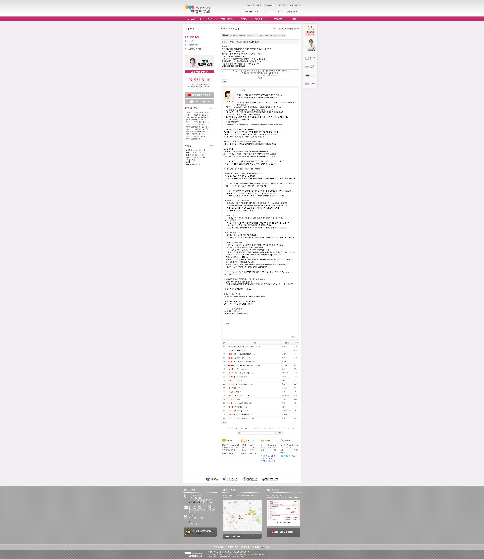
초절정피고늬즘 (286, 410)
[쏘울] (188, 115)
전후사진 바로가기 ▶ (248, 453)
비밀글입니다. (198, 136)
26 (284, 428)
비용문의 (277, 35)
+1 (201, 155)
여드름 (193, 160)
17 (241, 428)
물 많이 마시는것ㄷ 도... (201, 124)
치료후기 (258, 19)
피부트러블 (268, 35)
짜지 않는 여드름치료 (260, 11)
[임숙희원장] (190, 117)
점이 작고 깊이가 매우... (201, 117)
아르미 (284, 376)
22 (265, 428)
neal (283, 380)
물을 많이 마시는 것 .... (201, 119)
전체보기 (225, 35)
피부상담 (244, 19)
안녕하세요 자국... (200, 139)
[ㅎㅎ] (188, 124)
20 (255, 428)
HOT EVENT (191, 19)
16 (236, 428)
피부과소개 (208, 19)
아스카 (284, 384)
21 (260, 428)
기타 (283, 35)
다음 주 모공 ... (195, 152)
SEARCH (278, 432)
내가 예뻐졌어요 (276, 19)
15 (231, 428)
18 (246, 428)
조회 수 (295, 343)
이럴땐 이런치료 (227, 19)
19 (250, 428)
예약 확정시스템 (194, 502)
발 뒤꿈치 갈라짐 (195, 164)
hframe (284, 414)
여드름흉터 (240, 35)
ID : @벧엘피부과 (198, 533)
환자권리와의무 (233, 547)
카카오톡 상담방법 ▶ (268, 456)
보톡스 (261, 35)
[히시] (188, 129)
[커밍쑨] (188, 112)
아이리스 (284, 346)
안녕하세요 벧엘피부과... (202, 127)
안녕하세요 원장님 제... (201, 115)
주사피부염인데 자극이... (202, 112)
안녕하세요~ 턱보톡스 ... (202, 129)
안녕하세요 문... (198, 150)
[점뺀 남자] (189, 131)
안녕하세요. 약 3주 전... (201, 131)
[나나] (188, 122)
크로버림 (284, 365)
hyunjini (285, 388)
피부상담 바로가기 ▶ (268, 461)
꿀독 (283, 369)
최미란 (284, 391)
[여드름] (226, 42)
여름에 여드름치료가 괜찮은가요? (244, 42)
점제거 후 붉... (198, 157)
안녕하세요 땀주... (200, 134)
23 (270, 428)
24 (274, 428)
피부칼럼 (293, 19)
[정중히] (188, 136)
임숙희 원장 (229, 101)
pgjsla (284, 407)
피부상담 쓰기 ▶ (267, 458)
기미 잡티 (272, 11)
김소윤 (284, 361)
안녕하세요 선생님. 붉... (202, 122)
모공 (255, 35)
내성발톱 (280, 11)
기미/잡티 (249, 35)
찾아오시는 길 (245, 547)
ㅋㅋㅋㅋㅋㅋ (286, 350)
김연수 (284, 354)
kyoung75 (285, 395)
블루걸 (284, 357)
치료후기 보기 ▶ (227, 453)
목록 (224, 422)
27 (289, 428)
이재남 (284, 403)
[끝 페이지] (294, 428)
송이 (283, 418)
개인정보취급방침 (219, 547)
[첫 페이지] (227, 428)
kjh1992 (285, 373)
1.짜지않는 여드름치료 (292, 12)
